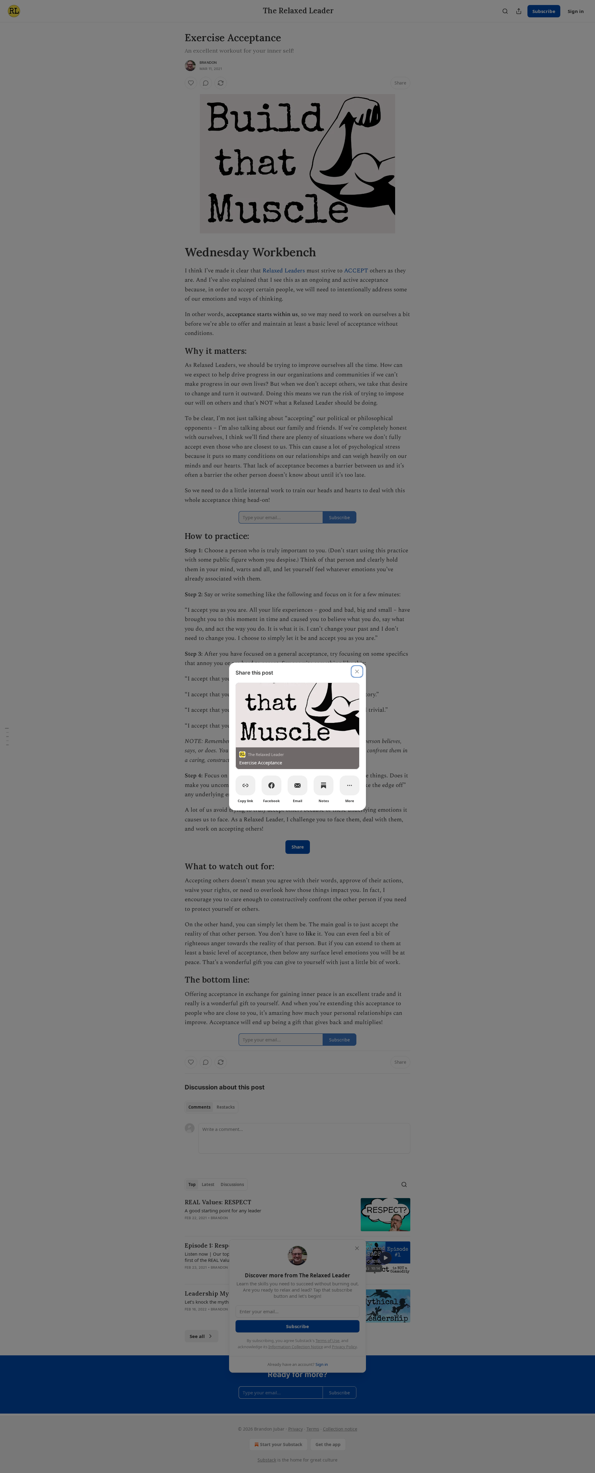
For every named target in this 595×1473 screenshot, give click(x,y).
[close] (357, 671)
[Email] (297, 785)
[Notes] (323, 785)
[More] (349, 785)
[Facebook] (271, 785)
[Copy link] (245, 785)
